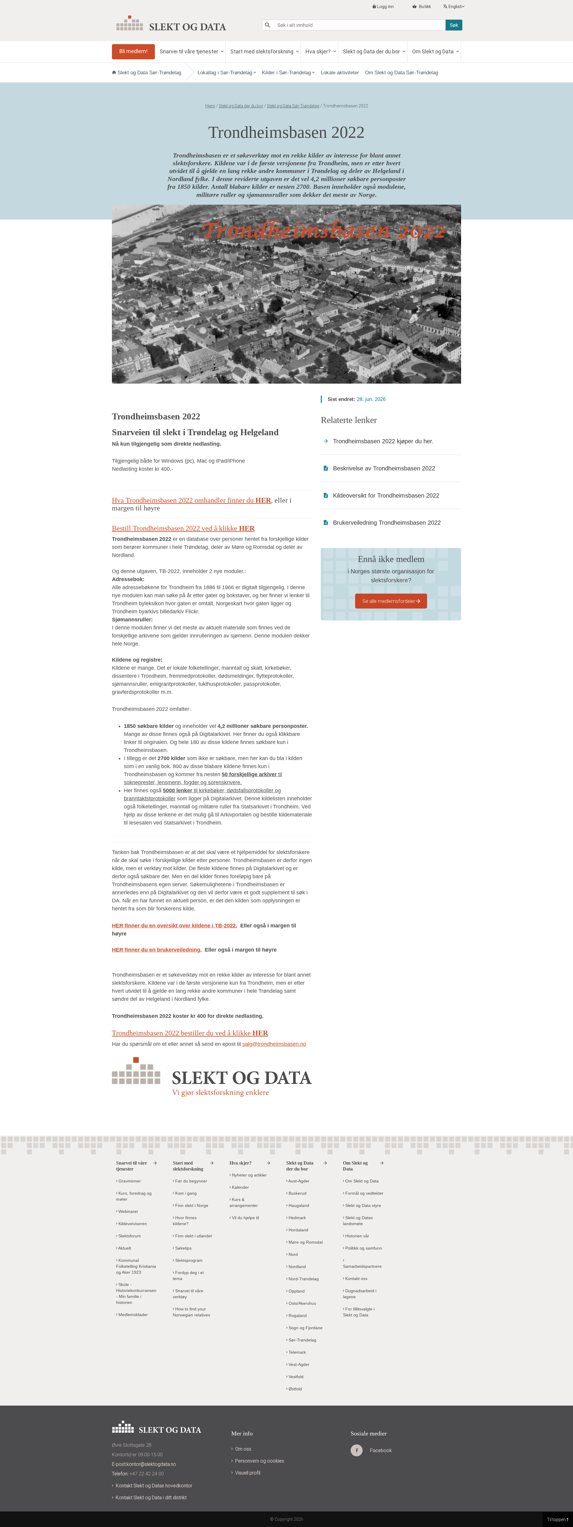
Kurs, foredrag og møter (134, 1196)
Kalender (240, 1187)
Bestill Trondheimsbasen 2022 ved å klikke (183, 528)
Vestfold (295, 1376)
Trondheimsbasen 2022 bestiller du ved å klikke (190, 1033)
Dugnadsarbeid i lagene (359, 1293)
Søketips (183, 1248)
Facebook (381, 1450)
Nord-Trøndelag (303, 1278)
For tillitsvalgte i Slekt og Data (359, 1312)
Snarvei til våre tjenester (189, 51)
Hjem (210, 106)
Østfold (294, 1389)
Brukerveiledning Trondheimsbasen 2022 (387, 522)
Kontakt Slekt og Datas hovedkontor (154, 1486)
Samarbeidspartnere (362, 1266)
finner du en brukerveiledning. (157, 950)
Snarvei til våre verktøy (188, 1293)
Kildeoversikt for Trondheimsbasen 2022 (386, 495)
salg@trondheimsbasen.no (274, 1044)
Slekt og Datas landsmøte (358, 1220)
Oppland (296, 1291)
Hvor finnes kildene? (185, 1220)
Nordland (296, 1266)
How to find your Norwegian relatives (191, 1312)
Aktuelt (124, 1248)
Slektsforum (129, 1235)
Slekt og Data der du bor (372, 51)
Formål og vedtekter (363, 1193)
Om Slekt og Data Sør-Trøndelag (401, 72)
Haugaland (298, 1205)
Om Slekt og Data (433, 51)
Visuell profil (247, 1473)
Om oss (243, 1449)
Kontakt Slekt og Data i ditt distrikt (151, 1497)
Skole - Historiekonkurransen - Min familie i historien (136, 1293)
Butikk (424, 6)
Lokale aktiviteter (340, 72)
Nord (292, 1254)
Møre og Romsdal (305, 1242)
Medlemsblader (132, 1314)
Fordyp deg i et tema (188, 1275)
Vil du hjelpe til (245, 1217)
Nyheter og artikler (249, 1175)
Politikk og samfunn (363, 1248)
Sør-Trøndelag (301, 1340)
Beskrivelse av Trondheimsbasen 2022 (384, 468)
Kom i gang (185, 1193)
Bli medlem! (133, 51)
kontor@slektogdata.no (151, 1464)
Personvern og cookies (259, 1461)
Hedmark (296, 1217)
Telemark (296, 1352)
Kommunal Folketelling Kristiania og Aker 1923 (136, 1266)
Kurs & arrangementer (243, 1202)
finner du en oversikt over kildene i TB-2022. (174, 926)
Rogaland (297, 1315)
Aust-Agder (298, 1181)
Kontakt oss (355, 1278)
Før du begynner (190, 1181)
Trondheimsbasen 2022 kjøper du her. (383, 441)
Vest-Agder (298, 1364)
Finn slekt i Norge (191, 1205)
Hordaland (297, 1230)
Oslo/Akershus (301, 1303)
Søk (454, 25)
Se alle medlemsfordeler (388, 601)
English (455, 6)
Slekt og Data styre (362, 1205)
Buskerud (296, 1193)
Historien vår (356, 1235)
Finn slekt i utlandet (193, 1235)
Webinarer (127, 1211)
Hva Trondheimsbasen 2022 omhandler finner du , (192, 500)
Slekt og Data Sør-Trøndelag (149, 72)
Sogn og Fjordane (305, 1327)
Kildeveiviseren (132, 1223)
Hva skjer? (319, 51)
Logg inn (385, 6)
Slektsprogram (188, 1260)
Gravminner (129, 1181)
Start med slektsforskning (262, 51)
